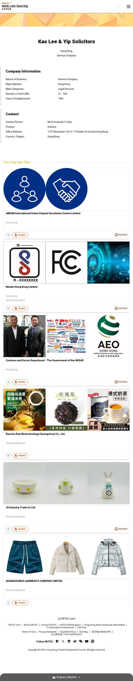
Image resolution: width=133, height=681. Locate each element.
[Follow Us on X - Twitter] (63, 641)
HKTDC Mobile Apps (70, 625)
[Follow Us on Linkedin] (69, 641)
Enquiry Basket (66, 677)
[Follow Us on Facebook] (57, 641)
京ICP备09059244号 (101, 631)
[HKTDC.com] (66, 618)
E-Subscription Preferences (60, 627)
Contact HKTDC (48, 625)
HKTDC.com (14, 625)
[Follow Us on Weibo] (75, 641)
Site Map (83, 631)
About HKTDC (31, 625)
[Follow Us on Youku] (92, 641)
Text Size (81, 627)
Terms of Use (28, 631)
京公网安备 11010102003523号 (66, 634)
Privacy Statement (47, 631)
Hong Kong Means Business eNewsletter (104, 625)
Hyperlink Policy (68, 631)
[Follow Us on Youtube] (86, 641)
